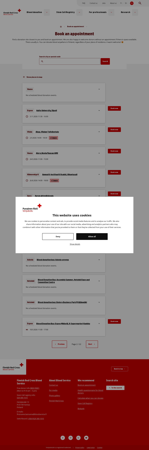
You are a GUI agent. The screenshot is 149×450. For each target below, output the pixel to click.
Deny (58, 236)
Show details (75, 244)
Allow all (92, 236)
